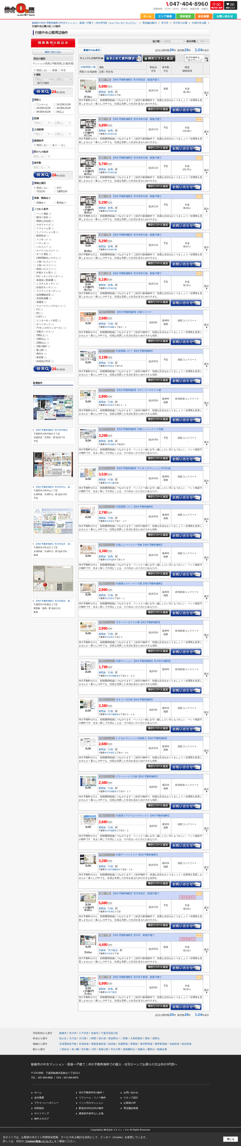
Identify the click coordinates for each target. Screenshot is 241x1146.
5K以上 (60, 111)
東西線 (102, 91)
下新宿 (114, 992)
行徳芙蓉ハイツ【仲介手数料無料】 (135, 351)
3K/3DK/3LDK (63, 108)
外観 (83, 67)
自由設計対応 (45, 361)
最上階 (41, 350)
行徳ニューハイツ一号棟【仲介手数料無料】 (139, 544)
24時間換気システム (48, 257)
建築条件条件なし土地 (91, 1113)
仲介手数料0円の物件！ (92, 1092)
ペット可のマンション (91, 1102)
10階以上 (42, 339)
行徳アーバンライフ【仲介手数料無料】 (137, 854)
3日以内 (41, 191)
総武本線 (186, 1043)
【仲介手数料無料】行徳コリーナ (133, 312)
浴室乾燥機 (43, 298)
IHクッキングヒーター (49, 276)
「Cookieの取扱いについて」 (39, 1141)
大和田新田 (136, 1038)
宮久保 (102, 1038)
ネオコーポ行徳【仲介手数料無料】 (135, 699)
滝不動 (85, 1049)
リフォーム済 (45, 228)
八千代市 (84, 1033)
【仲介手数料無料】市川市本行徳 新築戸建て (137, 119)
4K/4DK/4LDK (43, 111)
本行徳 (114, 134)
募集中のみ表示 (91, 50)
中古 (63, 70)
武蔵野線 (123, 1043)
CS (39, 309)
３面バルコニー (46, 265)
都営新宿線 (161, 1043)
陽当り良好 (43, 217)
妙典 (110, 91)
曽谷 (148, 1038)
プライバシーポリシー (46, 1102)
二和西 (93, 1038)
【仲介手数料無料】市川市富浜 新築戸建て (135, 79)
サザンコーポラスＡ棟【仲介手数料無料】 (138, 622)
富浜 (113, 95)
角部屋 (41, 357)
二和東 (124, 1038)
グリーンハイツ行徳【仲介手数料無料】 (137, 776)
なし (63, 145)
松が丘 (63, 1038)
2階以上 (42, 335)
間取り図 (90, 67)
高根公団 (103, 1049)
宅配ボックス (45, 331)
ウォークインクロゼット (51, 305)
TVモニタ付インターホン (51, 327)
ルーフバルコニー (47, 250)
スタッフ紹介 (131, 1097)
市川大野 (115, 1049)
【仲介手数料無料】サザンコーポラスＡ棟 (138, 390)
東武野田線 (146, 1043)
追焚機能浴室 (45, 294)
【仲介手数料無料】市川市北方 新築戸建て (57, 544)
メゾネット (43, 239)
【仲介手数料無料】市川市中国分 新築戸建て (58, 430)
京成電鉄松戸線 (68, 1043)
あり (54, 145)
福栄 (113, 327)
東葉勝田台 (129, 1049)
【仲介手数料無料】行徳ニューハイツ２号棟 (139, 429)
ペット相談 (43, 213)
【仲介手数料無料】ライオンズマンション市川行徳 (143, 468)
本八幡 (75, 1049)
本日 (59, 187)
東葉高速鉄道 (99, 1043)
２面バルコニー (46, 261)
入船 (113, 483)
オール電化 (43, 254)
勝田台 (151, 1049)
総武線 (112, 1043)
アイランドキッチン (48, 291)
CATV (40, 316)
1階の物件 (43, 346)
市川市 (108, 95)
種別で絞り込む (53, 52)
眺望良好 (42, 235)
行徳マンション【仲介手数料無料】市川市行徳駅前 (143, 661)
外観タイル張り (46, 272)
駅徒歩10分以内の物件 (91, 1108)
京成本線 (84, 1043)
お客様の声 (130, 1102)
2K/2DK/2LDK (43, 108)
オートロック (45, 324)
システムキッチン (47, 283)
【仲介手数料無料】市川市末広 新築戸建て (135, 893)
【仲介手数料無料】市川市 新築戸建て (133, 935)
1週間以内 (62, 191)
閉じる (230, 1139)
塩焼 (113, 444)
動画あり (61, 202)
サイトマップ (41, 1113)
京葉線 (102, 950)
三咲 (93, 1049)
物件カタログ (41, 1118)
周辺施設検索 (131, 1108)
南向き (41, 353)
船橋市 (63, 1033)
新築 (54, 70)
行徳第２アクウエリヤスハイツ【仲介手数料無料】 (143, 815)
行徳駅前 (115, 676)
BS (39, 313)
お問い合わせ (131, 1092)
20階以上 (42, 342)
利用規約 (39, 1108)
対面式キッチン (46, 287)
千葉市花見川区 (109, 1033)
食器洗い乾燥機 (46, 280)
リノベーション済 (47, 232)
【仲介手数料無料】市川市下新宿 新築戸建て (137, 977)
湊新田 (114, 791)
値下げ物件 (43, 83)
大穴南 (83, 1038)
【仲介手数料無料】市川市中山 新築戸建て (57, 487)
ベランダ (42, 243)
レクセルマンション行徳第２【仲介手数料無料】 (142, 738)
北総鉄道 (174, 1043)
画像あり (41, 202)
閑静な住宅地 (45, 221)
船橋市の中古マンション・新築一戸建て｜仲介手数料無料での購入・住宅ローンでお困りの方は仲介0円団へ (104, 1064)
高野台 (156, 1038)
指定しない (42, 70)
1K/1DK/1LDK (63, 104)
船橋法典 (162, 1049)
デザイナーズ (45, 224)
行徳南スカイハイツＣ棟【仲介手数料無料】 (139, 583)
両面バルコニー (46, 269)
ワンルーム (42, 104)
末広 (113, 753)
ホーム (38, 1092)
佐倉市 (94, 1033)
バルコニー (43, 246)
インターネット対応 (48, 320)
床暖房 (41, 302)
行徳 (110, 323)
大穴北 (73, 1038)
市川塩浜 (112, 950)
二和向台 (64, 1049)
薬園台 (141, 1049)
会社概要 (39, 1097)
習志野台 (113, 1038)
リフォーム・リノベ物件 (92, 1097)
